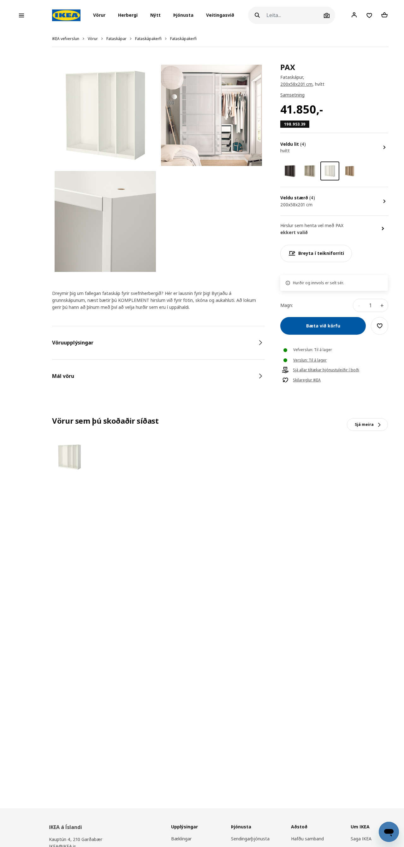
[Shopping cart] (384, 15)
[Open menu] (21, 15)
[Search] (257, 15)
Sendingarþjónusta (250, 839)
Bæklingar (181, 839)
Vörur (93, 38)
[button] (101, 15)
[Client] (354, 15)
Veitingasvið (220, 15)
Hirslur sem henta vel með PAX (311, 225)
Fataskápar (116, 38)
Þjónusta (183, 15)
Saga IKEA (361, 839)
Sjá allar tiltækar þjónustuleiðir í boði (326, 370)
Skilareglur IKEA (307, 380)
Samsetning (292, 95)
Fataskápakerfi (148, 38)
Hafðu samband (307, 839)
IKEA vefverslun (65, 38)
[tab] (158, 342)
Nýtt (155, 15)
